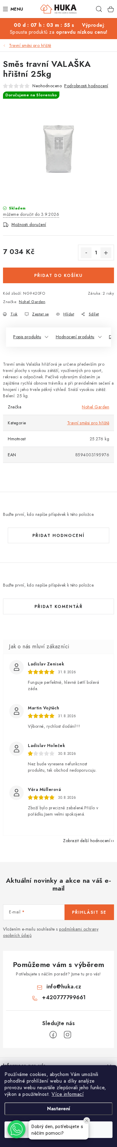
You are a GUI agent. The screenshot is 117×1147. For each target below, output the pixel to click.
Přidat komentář (58, 606)
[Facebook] (53, 1034)
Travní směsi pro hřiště (88, 423)
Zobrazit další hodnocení (86, 841)
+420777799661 (64, 997)
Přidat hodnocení (58, 535)
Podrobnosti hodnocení (86, 86)
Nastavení (58, 1108)
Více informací (68, 1094)
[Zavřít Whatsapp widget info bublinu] (86, 1120)
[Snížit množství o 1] (86, 252)
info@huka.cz (63, 986)
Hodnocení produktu (75, 337)
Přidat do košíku (58, 275)
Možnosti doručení (28, 225)
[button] (17, 1129)
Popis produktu (27, 337)
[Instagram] (67, 1034)
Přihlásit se (89, 912)
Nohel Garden (32, 302)
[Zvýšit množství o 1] (105, 252)
